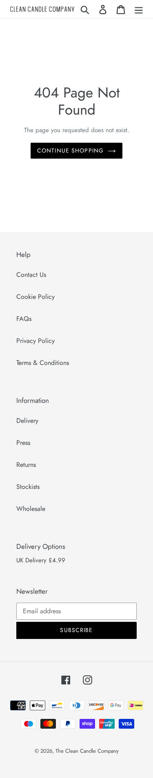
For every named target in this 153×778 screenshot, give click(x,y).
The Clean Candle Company (87, 751)
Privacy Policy (35, 340)
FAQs (23, 318)
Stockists (28, 486)
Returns (26, 464)
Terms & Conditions (42, 362)
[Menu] (139, 9)
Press (23, 442)
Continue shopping (70, 150)
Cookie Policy (35, 296)
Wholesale (30, 508)
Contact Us (31, 274)
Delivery (27, 420)
